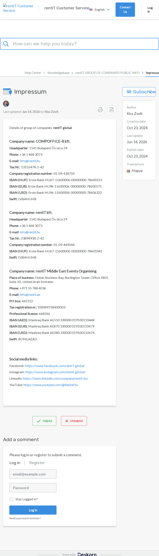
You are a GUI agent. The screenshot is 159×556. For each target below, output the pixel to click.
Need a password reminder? (25, 518)
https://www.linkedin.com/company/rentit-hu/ (55, 378)
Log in (150, 9)
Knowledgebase (58, 73)
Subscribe (144, 92)
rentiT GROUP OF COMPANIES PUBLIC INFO (108, 73)
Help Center (33, 73)
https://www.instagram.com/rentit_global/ (55, 372)
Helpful (47, 420)
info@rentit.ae (30, 294)
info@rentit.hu (30, 161)
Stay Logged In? (27, 499)
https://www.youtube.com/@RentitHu (51, 385)
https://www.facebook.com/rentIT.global (54, 366)
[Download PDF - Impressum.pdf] (111, 109)
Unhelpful (76, 420)
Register (37, 462)
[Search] (6, 43)
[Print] (100, 109)
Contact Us (125, 9)
